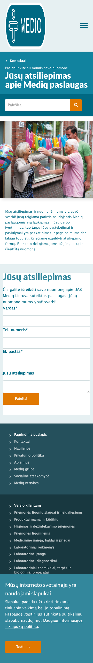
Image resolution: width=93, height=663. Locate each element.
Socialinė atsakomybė (31, 476)
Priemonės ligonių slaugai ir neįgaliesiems (48, 512)
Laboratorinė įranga (30, 554)
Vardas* (10, 308)
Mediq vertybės (26, 483)
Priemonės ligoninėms (32, 533)
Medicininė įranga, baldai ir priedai (42, 540)
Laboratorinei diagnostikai (35, 561)
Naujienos (22, 448)
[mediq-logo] (25, 26)
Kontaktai (18, 60)
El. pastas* (12, 352)
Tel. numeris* (15, 330)
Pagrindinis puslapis (30, 434)
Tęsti (19, 647)
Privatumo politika (29, 455)
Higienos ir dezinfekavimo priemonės (44, 526)
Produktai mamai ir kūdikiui (36, 519)
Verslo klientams (28, 505)
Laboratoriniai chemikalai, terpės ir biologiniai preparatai (42, 570)
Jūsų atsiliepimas (18, 373)
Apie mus (21, 462)
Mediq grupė (24, 469)
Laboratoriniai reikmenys (34, 547)
